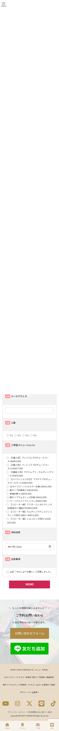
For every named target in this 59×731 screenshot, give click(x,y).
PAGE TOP (54, 716)
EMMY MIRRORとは (25, 670)
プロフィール (25, 692)
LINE (52, 728)
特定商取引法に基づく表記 (40, 712)
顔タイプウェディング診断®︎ (14, 685)
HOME (13, 670)
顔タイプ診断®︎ (38, 677)
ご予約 (37, 728)
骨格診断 (49, 677)
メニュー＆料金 (41, 670)
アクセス (30, 685)
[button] (29, 633)
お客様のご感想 (48, 685)
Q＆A (38, 685)
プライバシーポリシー (17, 712)
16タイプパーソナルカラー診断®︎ (17, 677)
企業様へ (35, 692)
